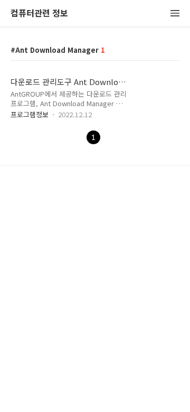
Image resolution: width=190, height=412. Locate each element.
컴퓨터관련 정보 (39, 13)
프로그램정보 (30, 114)
